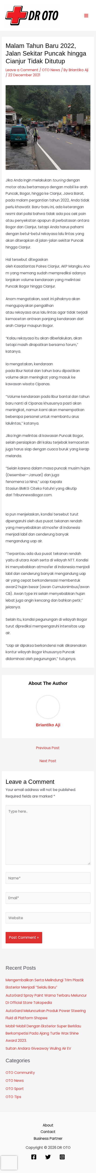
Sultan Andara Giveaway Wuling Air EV (38, 1048)
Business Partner (48, 1138)
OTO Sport (15, 1088)
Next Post (48, 760)
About (48, 1125)
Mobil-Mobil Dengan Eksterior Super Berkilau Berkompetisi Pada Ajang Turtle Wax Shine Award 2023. (43, 1033)
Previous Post (48, 747)
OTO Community (20, 1072)
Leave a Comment (22, 69)
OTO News (51, 69)
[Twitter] (48, 1157)
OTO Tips (13, 1096)
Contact (48, 1131)
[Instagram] (62, 1157)
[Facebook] (34, 1157)
